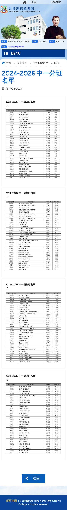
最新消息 (22, 63)
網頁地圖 (11, 501)
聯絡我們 (56, 2)
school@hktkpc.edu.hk (16, 47)
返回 (36, 478)
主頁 (33, 2)
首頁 (8, 63)
